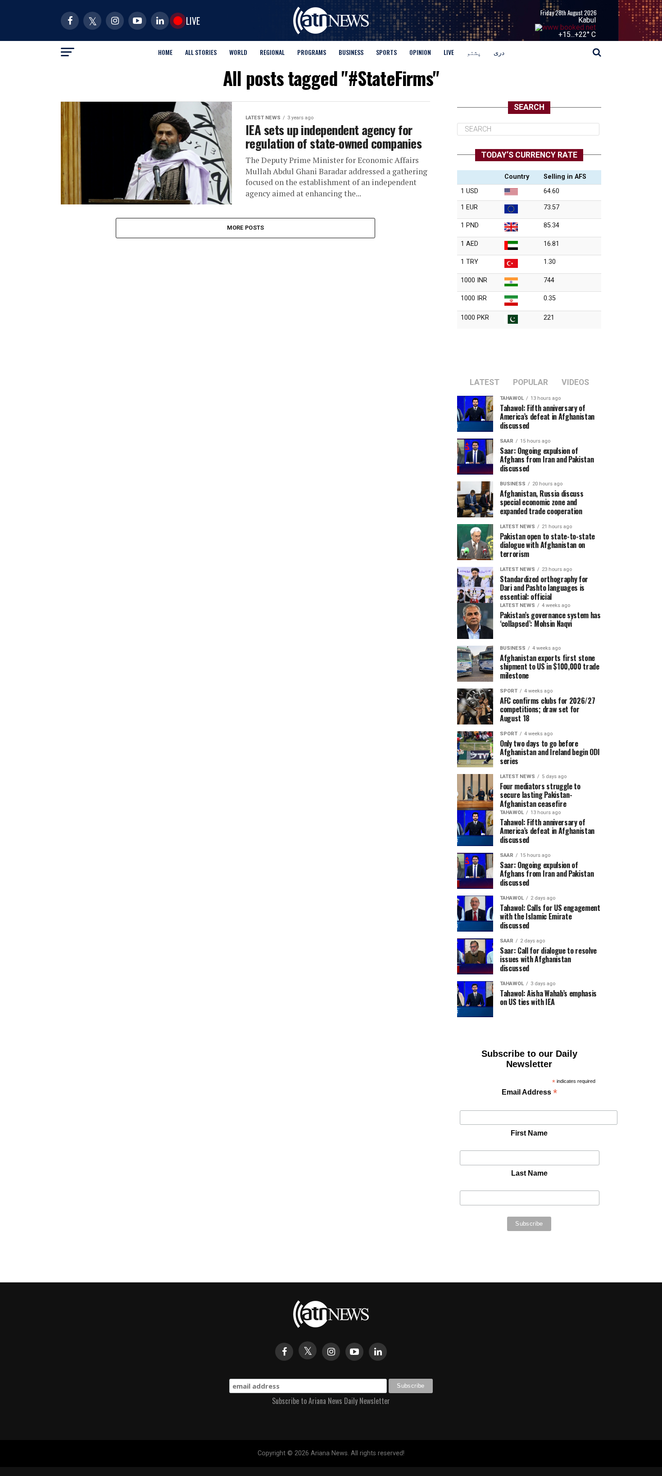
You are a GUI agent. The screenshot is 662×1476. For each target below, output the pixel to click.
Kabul (587, 20)
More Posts (245, 227)
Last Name (529, 1173)
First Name (529, 1133)
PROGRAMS (311, 52)
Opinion (420, 52)
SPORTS (386, 52)
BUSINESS (351, 52)
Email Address (529, 1093)
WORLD (238, 52)
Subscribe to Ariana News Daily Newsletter (331, 1400)
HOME (165, 52)
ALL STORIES (201, 52)
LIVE (449, 52)
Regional (272, 52)
